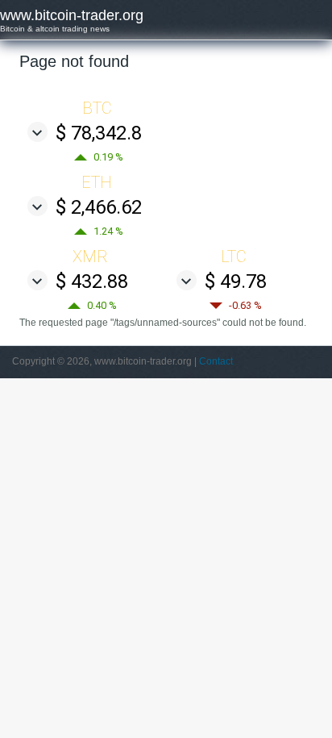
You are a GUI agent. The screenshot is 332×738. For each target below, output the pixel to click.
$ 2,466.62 (99, 207)
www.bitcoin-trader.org (71, 15)
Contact (216, 361)
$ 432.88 (92, 281)
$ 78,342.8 (99, 133)
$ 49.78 (236, 281)
